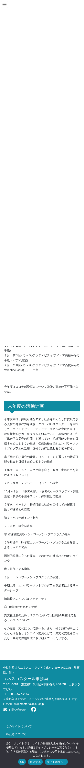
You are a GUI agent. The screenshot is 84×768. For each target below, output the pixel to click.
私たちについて (16, 734)
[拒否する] (79, 753)
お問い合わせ (17, 709)
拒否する (35, 762)
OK (22, 762)
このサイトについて (19, 726)
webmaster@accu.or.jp (29, 703)
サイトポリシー (56, 762)
